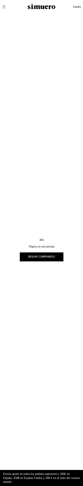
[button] (6, 7)
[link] (41, 256)
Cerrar (75, 478)
